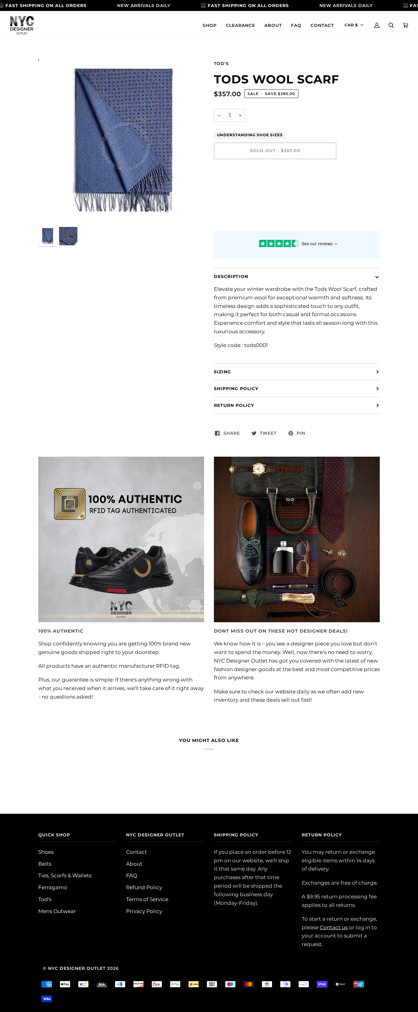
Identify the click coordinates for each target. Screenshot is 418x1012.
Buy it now (275, 176)
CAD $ (351, 25)
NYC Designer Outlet (77, 968)
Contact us (334, 927)
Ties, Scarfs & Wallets (64, 875)
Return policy (234, 405)
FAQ (131, 875)
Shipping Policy (236, 388)
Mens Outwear (57, 911)
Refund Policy (144, 887)
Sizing (222, 371)
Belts (44, 863)
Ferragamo (52, 887)
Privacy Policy (144, 911)
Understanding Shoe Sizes (250, 135)
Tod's (221, 63)
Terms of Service (147, 899)
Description (231, 276)
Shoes (46, 852)
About (134, 863)
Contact (136, 852)
